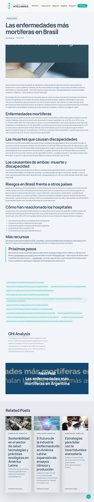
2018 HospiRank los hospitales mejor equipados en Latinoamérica (25, 282)
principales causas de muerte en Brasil (72, 317)
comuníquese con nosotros (23, 255)
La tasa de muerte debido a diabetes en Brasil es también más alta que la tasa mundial (30, 313)
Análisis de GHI (12, 18)
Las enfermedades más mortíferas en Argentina (47, 378)
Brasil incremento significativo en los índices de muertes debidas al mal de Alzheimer (30, 290)
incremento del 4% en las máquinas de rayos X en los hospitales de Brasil (27, 305)
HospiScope (60, 255)
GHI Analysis (10, 38)
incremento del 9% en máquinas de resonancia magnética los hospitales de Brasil (29, 309)
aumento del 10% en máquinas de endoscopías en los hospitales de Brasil (27, 286)
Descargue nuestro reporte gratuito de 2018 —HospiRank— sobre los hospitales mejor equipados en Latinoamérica (44, 241)
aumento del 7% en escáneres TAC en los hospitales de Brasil (68, 286)
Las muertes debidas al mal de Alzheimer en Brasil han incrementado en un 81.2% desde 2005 (32, 317)
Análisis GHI (23, 433)
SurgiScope (37, 258)
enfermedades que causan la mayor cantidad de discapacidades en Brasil (27, 295)
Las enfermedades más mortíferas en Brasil (70, 313)
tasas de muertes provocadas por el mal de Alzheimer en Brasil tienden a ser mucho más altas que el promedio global (39, 321)
